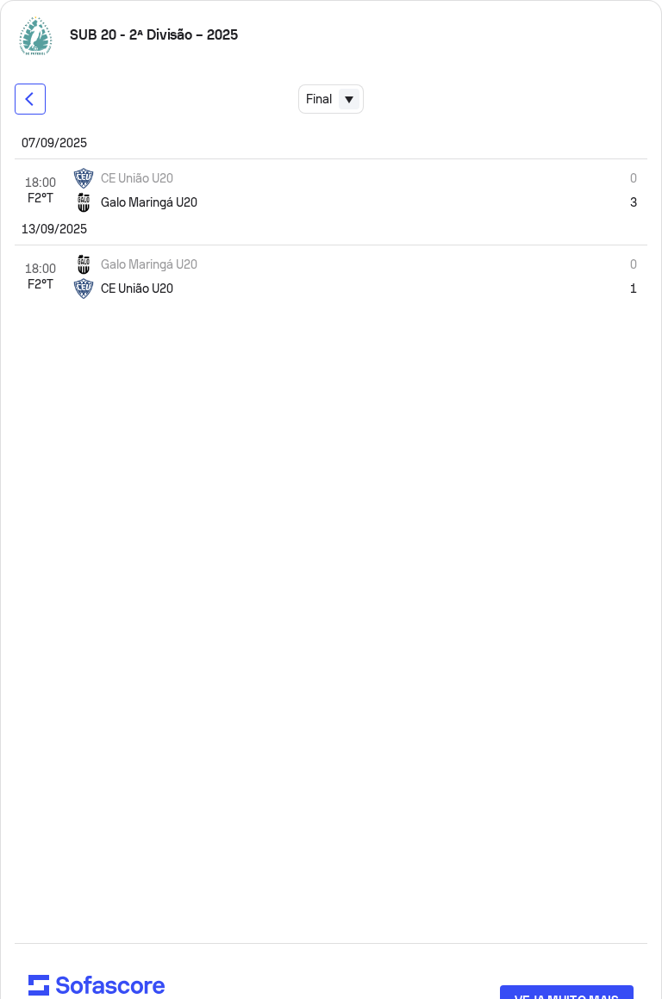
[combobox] (331, 99)
